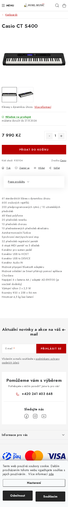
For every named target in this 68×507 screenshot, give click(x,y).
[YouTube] (44, 416)
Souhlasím (50, 496)
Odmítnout (17, 496)
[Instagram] (35, 416)
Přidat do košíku (34, 149)
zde (51, 474)
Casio (63, 160)
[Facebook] (26, 416)
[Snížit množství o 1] (49, 136)
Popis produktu (16, 182)
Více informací (42, 107)
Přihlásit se (51, 348)
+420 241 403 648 (37, 393)
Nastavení (34, 483)
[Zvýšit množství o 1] (61, 136)
